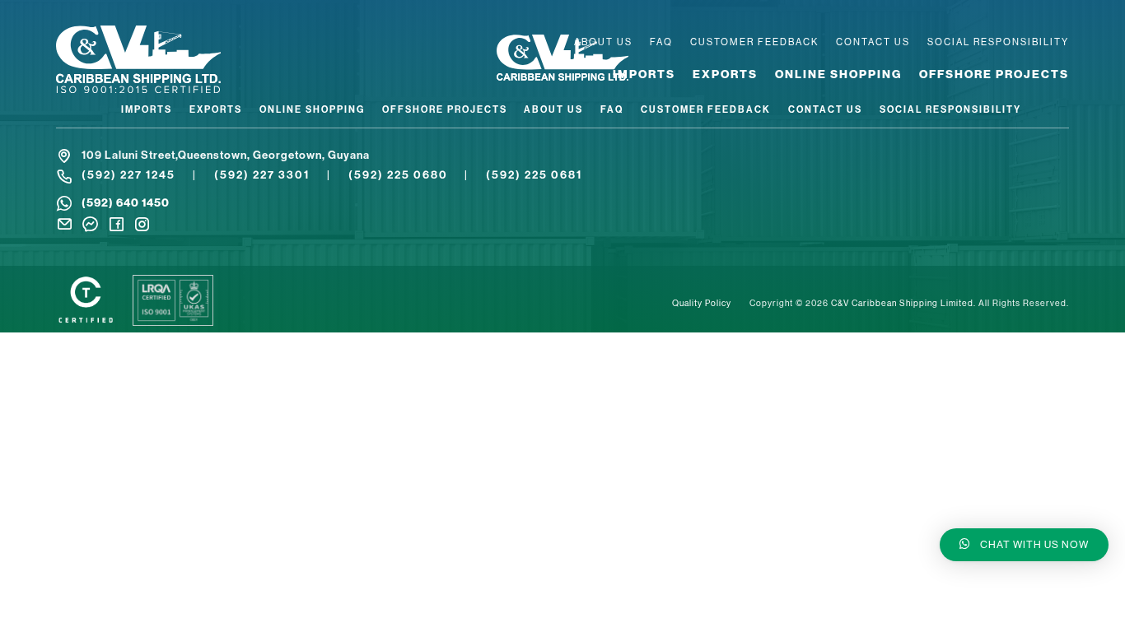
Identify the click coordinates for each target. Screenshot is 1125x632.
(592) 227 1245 (128, 175)
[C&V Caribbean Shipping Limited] (175, 60)
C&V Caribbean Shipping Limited (902, 303)
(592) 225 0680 (398, 175)
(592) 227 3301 (262, 175)
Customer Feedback (754, 42)
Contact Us (873, 42)
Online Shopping (838, 74)
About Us (603, 42)
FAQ (661, 42)
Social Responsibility (998, 42)
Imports (644, 74)
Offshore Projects (994, 74)
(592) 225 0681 (534, 175)
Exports (725, 74)
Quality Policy (701, 303)
